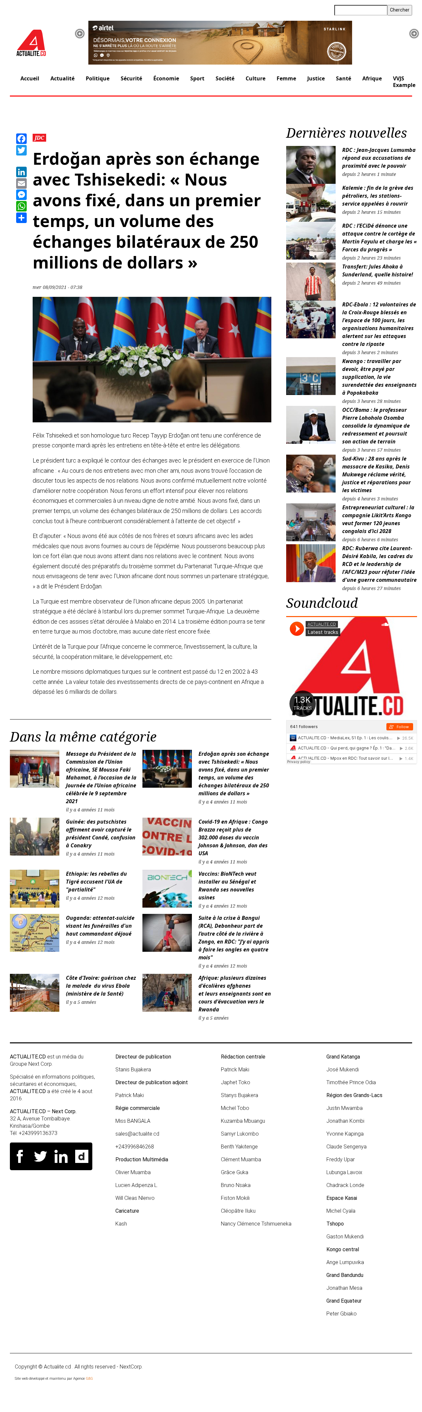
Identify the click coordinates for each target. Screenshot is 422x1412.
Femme (286, 78)
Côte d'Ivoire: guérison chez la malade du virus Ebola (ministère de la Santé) (101, 985)
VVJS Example (404, 81)
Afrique (372, 78)
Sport (197, 78)
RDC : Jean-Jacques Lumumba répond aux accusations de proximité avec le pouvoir (379, 157)
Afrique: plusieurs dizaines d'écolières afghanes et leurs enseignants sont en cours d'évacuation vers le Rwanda (234, 993)
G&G (89, 1378)
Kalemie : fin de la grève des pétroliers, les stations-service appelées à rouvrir (377, 195)
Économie (166, 78)
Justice (316, 78)
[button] (80, 33)
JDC (39, 137)
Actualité (62, 78)
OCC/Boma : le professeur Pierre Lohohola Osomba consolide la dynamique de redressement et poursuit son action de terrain (376, 425)
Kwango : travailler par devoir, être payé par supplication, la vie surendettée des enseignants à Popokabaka (379, 376)
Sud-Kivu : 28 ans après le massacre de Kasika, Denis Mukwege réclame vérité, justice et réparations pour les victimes (376, 474)
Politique (97, 78)
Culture (255, 78)
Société (225, 78)
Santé (343, 78)
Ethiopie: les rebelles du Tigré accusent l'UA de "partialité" (96, 881)
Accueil (29, 78)
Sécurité (131, 78)
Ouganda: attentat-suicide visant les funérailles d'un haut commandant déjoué (100, 925)
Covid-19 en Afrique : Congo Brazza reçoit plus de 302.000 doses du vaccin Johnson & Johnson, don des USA (233, 837)
